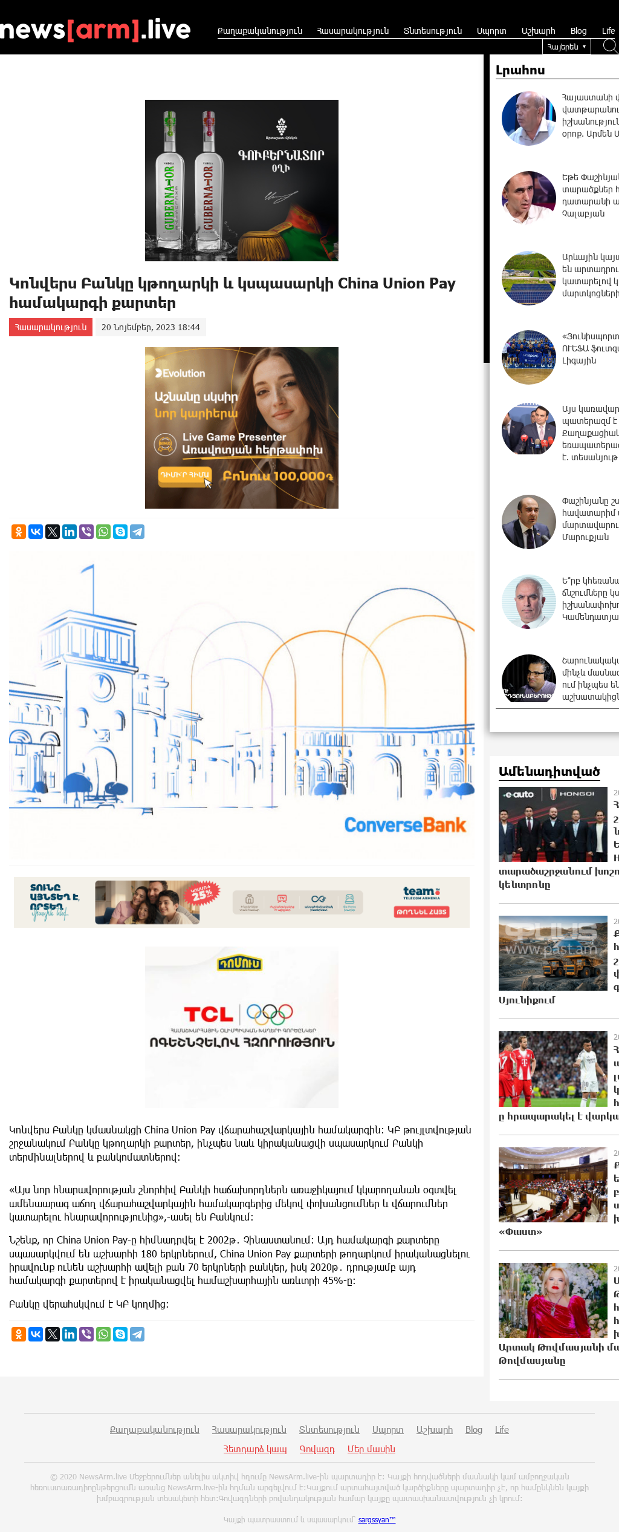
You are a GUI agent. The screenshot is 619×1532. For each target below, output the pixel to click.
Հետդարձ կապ (255, 1448)
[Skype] (120, 531)
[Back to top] (598, 1511)
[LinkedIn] (69, 531)
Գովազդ (317, 1448)
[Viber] (86, 531)
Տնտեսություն (433, 30)
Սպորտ (492, 30)
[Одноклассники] (18, 531)
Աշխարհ (539, 30)
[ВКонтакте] (35, 531)
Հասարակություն (353, 30)
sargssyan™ (377, 1519)
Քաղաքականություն (260, 30)
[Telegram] (137, 531)
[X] (52, 531)
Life (608, 30)
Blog (579, 30)
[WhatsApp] (103, 531)
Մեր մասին (371, 1448)
